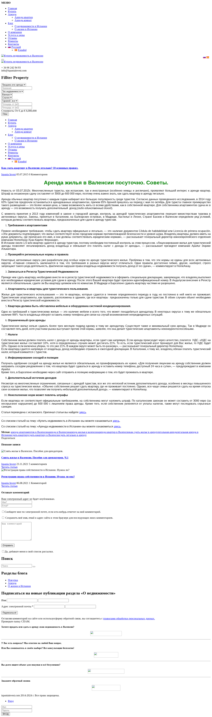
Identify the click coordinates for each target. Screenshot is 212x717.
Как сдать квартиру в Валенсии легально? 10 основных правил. (39, 168)
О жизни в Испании (26, 29)
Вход (11, 701)
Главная (12, 8)
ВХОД (6, 714)
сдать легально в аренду (73, 435)
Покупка (13, 580)
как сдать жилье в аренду (143, 432)
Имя (3, 600)
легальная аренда (167, 432)
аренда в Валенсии (59, 432)
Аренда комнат (23, 20)
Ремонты (13, 41)
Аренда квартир (24, 17)
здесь (116, 420)
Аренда (12, 14)
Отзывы (12, 38)
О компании (15, 32)
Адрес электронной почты (17, 606)
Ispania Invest (8, 174)
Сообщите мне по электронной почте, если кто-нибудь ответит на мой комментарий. (53, 511)
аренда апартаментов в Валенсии (29, 432)
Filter (5, 114)
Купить (12, 11)
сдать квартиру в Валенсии (44, 435)
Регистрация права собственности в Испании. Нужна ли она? (38, 476)
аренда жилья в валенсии (84, 432)
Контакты (13, 44)
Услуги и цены (16, 35)
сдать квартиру (20, 435)
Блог (10, 23)
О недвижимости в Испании (31, 26)
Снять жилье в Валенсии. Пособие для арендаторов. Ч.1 (34, 457)
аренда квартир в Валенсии (113, 432)
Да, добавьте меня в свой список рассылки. (29, 551)
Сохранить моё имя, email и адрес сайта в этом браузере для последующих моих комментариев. (59, 517)
